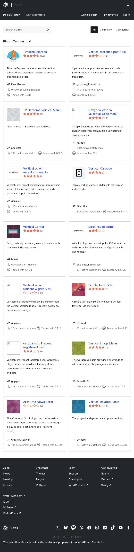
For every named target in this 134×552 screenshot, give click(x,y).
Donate (107, 479)
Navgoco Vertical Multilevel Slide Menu (102, 112)
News (6, 473)
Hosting (8, 479)
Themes (41, 473)
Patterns (41, 485)
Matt (7, 501)
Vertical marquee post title (107, 52)
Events (105, 473)
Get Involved (109, 467)
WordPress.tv (78, 485)
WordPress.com (14, 496)
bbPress (10, 507)
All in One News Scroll (38, 402)
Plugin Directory (12, 14)
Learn (72, 467)
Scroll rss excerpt (100, 226)
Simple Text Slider (101, 285)
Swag (106, 485)
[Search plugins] (47, 29)
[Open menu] (129, 5)
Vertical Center (33, 226)
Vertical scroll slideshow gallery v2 (37, 287)
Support (73, 473)
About (6, 467)
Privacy (7, 485)
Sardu (14, 527)
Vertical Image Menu (102, 343)
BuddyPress (12, 513)
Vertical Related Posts (103, 402)
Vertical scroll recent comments (35, 170)
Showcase (42, 467)
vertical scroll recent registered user (37, 345)
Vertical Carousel (100, 168)
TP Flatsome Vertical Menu (41, 110)
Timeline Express (35, 52)
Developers (75, 479)
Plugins (40, 479)
